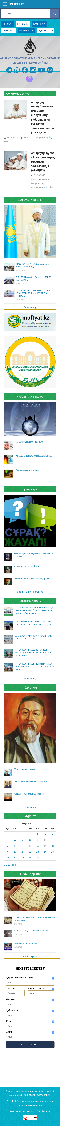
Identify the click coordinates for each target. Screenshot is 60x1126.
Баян (26, 137)
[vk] (50, 73)
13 (15, 845)
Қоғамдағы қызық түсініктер (26, 566)
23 (37, 851)
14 (22, 845)
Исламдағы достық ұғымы (25, 943)
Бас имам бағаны (30, 601)
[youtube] (41, 73)
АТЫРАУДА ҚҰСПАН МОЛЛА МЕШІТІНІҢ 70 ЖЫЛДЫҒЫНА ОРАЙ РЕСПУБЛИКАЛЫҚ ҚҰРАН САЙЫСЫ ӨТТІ (34, 611)
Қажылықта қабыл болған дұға (29, 442)
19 (7, 851)
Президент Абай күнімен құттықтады (30, 781)
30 (37, 857)
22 (30, 851)
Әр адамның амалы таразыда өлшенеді (33, 456)
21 (22, 851)
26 (7, 857)
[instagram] (33, 73)
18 (53, 845)
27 (15, 857)
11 (52, 840)
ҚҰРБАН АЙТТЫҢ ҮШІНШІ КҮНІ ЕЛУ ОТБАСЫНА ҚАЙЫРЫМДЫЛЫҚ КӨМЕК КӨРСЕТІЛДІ (33, 653)
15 (30, 845)
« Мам (7, 864)
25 (52, 851)
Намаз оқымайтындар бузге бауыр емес (32, 578)
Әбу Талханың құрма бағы (27, 470)
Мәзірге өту (17, 4)
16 (37, 845)
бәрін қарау (30, 307)
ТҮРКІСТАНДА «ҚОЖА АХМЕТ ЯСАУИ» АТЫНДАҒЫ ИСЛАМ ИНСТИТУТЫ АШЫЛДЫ (33, 293)
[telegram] (9, 73)
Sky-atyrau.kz (43, 1111)
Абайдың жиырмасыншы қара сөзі (29, 794)
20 (15, 851)
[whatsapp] (17, 73)
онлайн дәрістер (30, 956)
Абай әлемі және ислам (24, 769)
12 (7, 845)
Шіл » (15, 864)
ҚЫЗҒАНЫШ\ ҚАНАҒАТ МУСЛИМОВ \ (31, 930)
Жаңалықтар (41, 137)
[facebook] (24, 73)
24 (45, 851)
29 (30, 857)
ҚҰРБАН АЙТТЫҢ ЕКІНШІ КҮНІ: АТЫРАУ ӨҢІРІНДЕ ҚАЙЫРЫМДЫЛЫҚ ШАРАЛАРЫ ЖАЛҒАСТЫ (34, 667)
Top (57, 1123)
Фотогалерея (38, 187)
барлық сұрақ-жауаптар (30, 591)
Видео (45, 179)
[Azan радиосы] (29, 82)
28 (22, 857)
